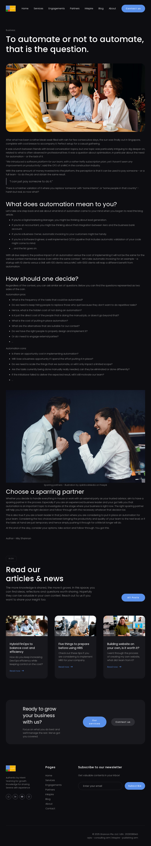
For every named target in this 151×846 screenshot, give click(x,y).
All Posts (133, 597)
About (112, 8)
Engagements (57, 8)
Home (25, 8)
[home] (11, 8)
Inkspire (89, 8)
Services (38, 8)
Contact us (133, 8)
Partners (74, 8)
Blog (101, 8)
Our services (94, 722)
